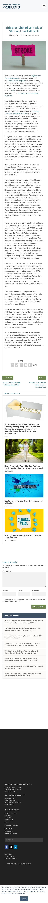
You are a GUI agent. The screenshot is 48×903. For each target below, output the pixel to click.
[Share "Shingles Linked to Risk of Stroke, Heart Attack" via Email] (25, 365)
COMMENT (7, 571)
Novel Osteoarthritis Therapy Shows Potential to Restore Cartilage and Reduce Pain (21, 659)
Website (35, 591)
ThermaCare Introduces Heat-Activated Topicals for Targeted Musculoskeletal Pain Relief (23, 644)
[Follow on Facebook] (6, 847)
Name (5, 591)
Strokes (24, 35)
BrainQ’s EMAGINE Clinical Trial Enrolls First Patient (23, 536)
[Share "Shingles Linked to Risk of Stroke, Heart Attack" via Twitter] (17, 365)
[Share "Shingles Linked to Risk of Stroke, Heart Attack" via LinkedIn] (21, 365)
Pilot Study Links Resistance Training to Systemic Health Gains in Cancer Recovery (22, 652)
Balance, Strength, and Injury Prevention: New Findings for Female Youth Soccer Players (24, 622)
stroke (13, 91)
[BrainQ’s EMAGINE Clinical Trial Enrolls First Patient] (24, 520)
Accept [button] (24, 898)
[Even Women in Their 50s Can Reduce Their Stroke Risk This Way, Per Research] (24, 451)
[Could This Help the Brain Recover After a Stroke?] (24, 485)
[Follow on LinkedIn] (15, 847)
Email (20, 591)
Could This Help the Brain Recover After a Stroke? (24, 502)
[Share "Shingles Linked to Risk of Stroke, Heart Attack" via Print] (30, 365)
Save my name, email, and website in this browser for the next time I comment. (23, 600)
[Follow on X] (11, 847)
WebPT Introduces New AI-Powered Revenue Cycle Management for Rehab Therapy (22, 629)
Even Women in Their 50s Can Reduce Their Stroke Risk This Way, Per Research (24, 467)
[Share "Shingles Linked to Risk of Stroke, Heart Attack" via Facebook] (12, 365)
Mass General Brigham (16, 81)
